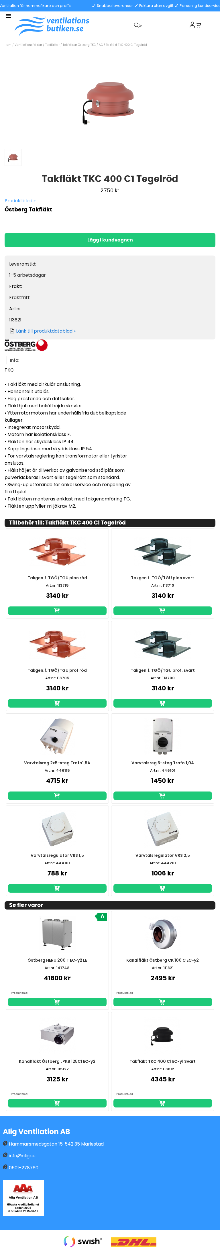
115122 (63, 1069)
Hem (8, 45)
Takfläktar (52, 45)
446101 (168, 770)
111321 (168, 968)
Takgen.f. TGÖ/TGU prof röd (57, 670)
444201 (168, 863)
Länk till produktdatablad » (46, 331)
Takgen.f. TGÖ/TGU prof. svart (163, 670)
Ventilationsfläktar (28, 45)
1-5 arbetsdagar (27, 275)
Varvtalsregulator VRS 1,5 (57, 855)
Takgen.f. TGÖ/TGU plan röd (57, 578)
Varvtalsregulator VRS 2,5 (162, 855)
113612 (168, 1069)
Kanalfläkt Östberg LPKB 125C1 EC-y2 (57, 1061)
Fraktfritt (19, 297)
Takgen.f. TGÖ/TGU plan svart (162, 578)
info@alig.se (22, 1155)
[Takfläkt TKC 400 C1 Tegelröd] (110, 142)
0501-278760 (23, 1167)
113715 (63, 585)
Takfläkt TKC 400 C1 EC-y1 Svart (162, 1061)
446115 (63, 770)
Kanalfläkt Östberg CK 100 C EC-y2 (162, 960)
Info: (14, 360)
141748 (63, 968)
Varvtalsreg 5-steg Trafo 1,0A (162, 763)
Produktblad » (20, 200)
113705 (63, 678)
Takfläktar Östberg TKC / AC (83, 45)
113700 (168, 678)
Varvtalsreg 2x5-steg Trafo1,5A (57, 763)
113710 (168, 585)
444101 (63, 863)
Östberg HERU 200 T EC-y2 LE (57, 960)
